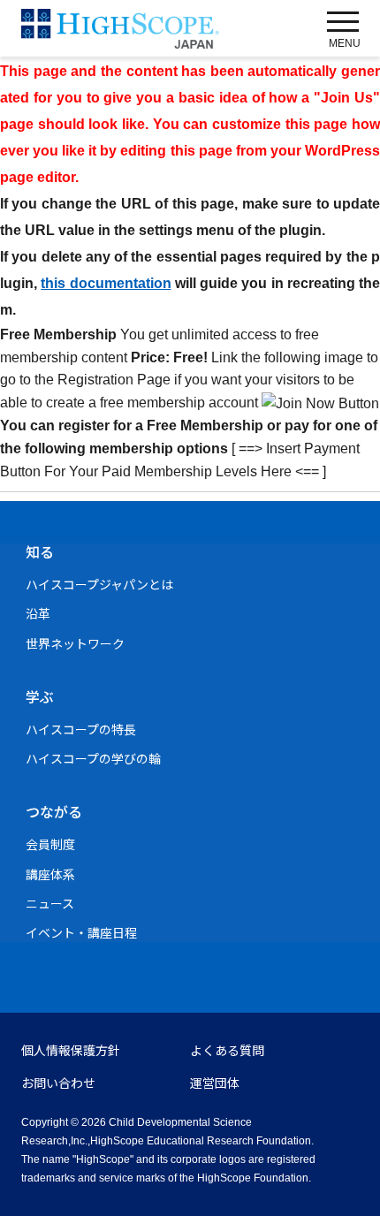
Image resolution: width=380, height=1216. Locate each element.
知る (40, 552)
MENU (345, 43)
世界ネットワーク (75, 644)
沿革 (38, 614)
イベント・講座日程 (81, 933)
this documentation (106, 283)
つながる (54, 812)
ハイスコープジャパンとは (99, 585)
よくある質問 (227, 1051)
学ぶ (40, 697)
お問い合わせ (58, 1083)
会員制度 (50, 845)
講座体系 (50, 875)
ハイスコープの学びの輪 (93, 759)
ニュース (50, 904)
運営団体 (214, 1083)
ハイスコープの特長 (81, 730)
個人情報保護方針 (70, 1051)
